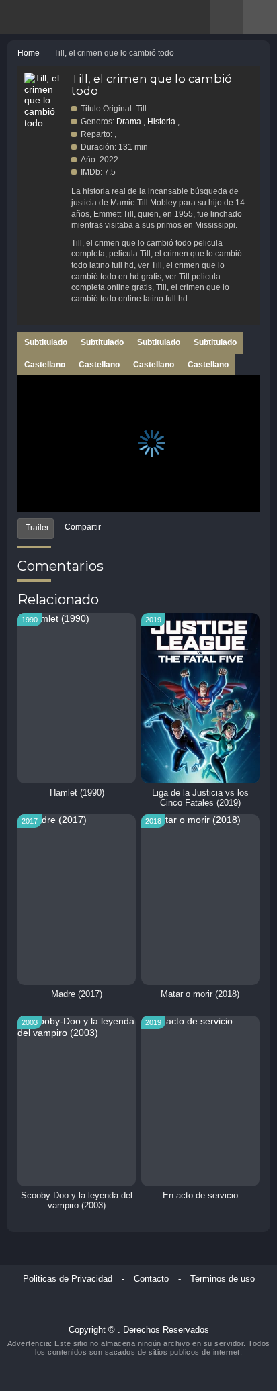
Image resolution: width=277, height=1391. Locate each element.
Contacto (151, 1279)
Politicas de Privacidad (67, 1279)
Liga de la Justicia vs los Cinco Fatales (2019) (200, 798)
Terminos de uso (222, 1279)
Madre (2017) (76, 994)
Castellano (44, 364)
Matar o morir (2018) (200, 994)
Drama (128, 121)
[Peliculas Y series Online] (42, 16)
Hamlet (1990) (77, 793)
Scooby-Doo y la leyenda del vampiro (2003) (76, 1200)
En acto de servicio (200, 1195)
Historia (161, 121)
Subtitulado (45, 342)
